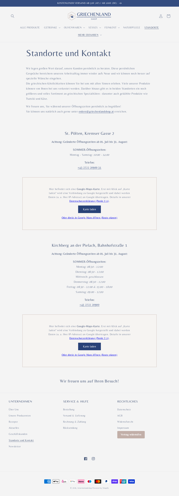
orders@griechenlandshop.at (96, 111)
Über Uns (14, 409)
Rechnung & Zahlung (74, 421)
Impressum (123, 427)
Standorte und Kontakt (21, 440)
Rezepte (13, 421)
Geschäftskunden (18, 434)
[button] (12, 16)
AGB (120, 415)
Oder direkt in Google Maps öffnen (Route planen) (89, 217)
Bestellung (69, 409)
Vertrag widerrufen (131, 434)
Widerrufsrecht (125, 421)
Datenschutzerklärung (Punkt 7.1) (89, 200)
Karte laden (89, 209)
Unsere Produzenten (20, 415)
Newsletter (15, 446)
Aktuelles (14, 427)
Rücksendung (70, 427)
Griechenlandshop (85, 488)
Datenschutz (124, 409)
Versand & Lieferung (74, 415)
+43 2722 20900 (89, 304)
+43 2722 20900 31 (89, 167)
